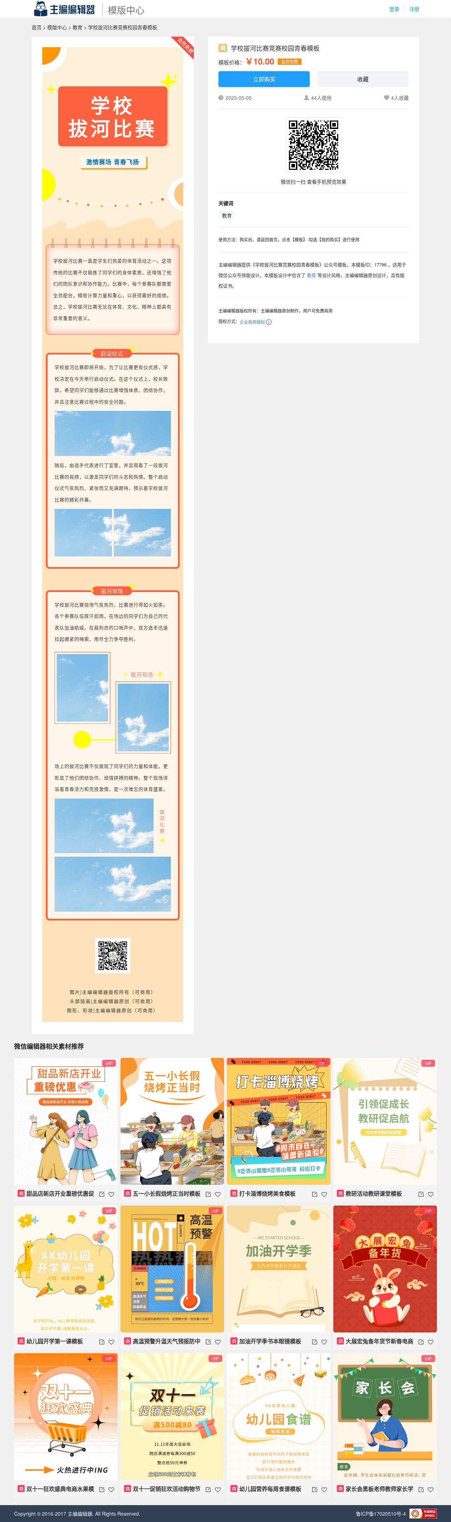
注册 (414, 8)
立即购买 (264, 79)
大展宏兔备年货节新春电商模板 (375, 1343)
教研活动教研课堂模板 (370, 1193)
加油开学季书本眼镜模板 (267, 1341)
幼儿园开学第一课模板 (51, 1341)
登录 (394, 8)
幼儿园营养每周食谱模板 (267, 1489)
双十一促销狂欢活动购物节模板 (162, 1491)
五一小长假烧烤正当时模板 (163, 1193)
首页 (37, 27)
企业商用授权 (252, 322)
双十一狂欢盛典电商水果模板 (56, 1491)
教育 (77, 27)
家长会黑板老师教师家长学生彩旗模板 (375, 1491)
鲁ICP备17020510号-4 (381, 1513)
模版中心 (57, 27)
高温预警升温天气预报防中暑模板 (162, 1343)
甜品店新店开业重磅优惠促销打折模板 (56, 1195)
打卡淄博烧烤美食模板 (264, 1193)
